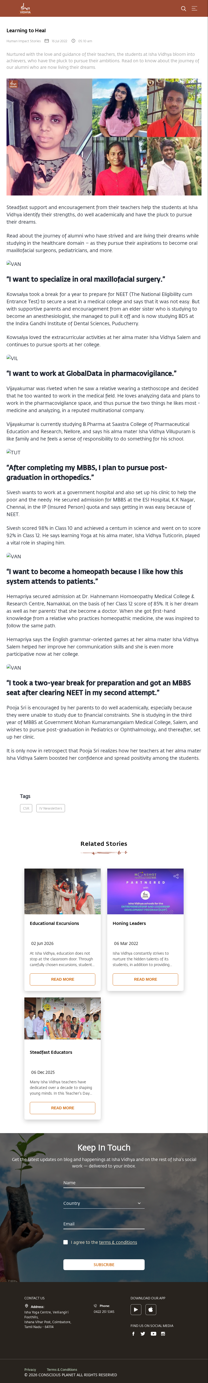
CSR (26, 808)
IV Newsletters (50, 808)
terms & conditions (118, 1242)
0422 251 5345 (104, 1311)
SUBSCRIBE (104, 1264)
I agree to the (85, 1242)
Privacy (30, 1369)
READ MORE (62, 979)
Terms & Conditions (62, 1369)
